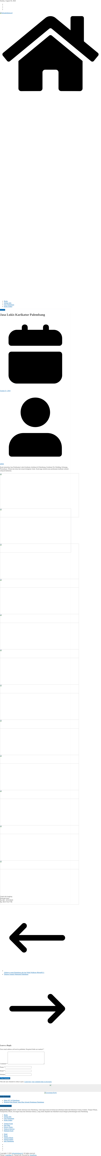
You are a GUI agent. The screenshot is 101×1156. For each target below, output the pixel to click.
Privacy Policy (8, 1127)
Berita (6, 301)
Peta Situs (7, 1125)
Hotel (5, 1134)
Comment (3, 1064)
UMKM (2, 310)
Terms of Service (9, 1129)
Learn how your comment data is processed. (38, 1082)
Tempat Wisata (8, 1137)
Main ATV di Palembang (12, 1100)
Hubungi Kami (8, 1131)
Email (2, 1071)
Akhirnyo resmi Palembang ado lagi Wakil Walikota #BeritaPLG (24, 972)
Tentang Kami (8, 1123)
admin (2, 464)
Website (2, 1074)
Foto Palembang (9, 305)
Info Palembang (9, 1141)
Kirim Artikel (8, 306)
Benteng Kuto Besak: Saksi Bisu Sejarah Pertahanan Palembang (24, 1102)
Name (2, 1067)
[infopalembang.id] (50, 93)
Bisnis (6, 1136)
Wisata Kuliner (8, 1139)
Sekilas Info (7, 303)
